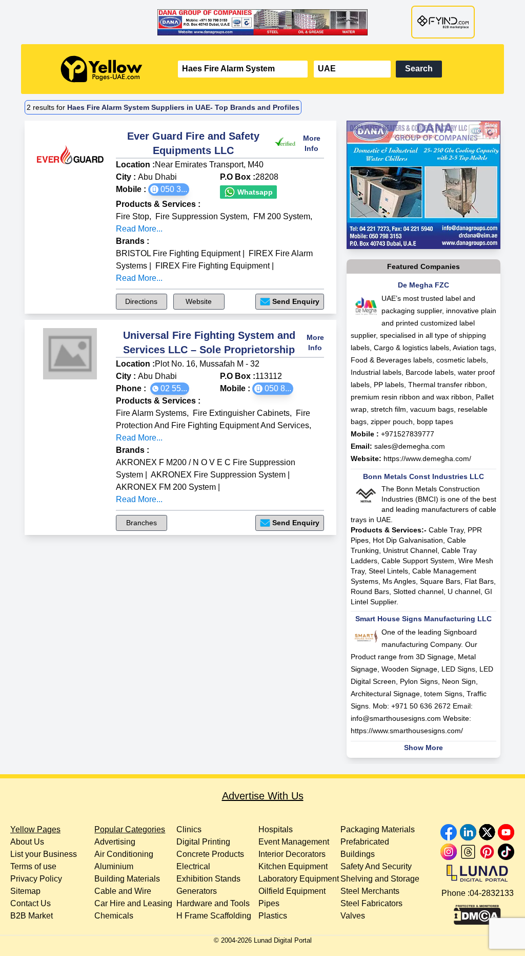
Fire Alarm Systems (151, 413)
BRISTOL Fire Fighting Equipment (178, 253)
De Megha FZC (423, 285)
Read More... (139, 228)
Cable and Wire (122, 891)
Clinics (188, 829)
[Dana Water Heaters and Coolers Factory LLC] (423, 185)
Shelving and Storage (379, 878)
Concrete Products (210, 854)
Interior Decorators (292, 854)
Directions (141, 301)
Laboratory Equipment (298, 878)
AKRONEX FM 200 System (166, 487)
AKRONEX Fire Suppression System (218, 474)
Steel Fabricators (371, 903)
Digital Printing (203, 841)
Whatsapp (254, 192)
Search (419, 68)
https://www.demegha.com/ (427, 458)
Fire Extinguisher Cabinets (241, 413)
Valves (352, 915)
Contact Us (30, 903)
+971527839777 (407, 434)
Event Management (293, 841)
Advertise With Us (263, 795)
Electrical (193, 866)
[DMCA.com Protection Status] (477, 912)
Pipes (268, 903)
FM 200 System (281, 216)
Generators (196, 891)
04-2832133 (492, 893)
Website (199, 301)
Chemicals (113, 915)
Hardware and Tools (213, 903)
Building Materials (127, 878)
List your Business (43, 854)
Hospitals (275, 829)
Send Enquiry (295, 301)
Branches (141, 523)
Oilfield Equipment (292, 891)
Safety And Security (376, 866)
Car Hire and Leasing (133, 903)
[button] (168, 189)
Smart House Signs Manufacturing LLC (423, 619)
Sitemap (25, 891)
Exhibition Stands (208, 878)
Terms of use (33, 866)
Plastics (272, 915)
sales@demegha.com (409, 446)
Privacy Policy (36, 878)
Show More (423, 747)
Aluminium (113, 866)
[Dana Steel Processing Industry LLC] (262, 22)
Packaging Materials (377, 829)
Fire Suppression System (201, 216)
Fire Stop (132, 216)
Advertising (114, 841)
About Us (27, 841)
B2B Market (31, 915)
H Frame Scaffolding (213, 915)
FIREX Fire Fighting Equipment (212, 265)
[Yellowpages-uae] (101, 69)
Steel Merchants (369, 891)
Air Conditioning (123, 854)
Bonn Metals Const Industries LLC (423, 476)
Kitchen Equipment (293, 866)
